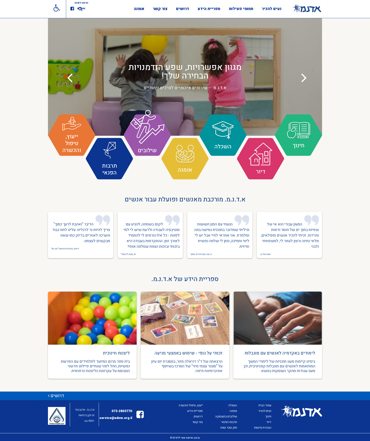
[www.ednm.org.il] (307, 8)
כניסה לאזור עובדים (81, 5)
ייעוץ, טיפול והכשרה (191, 405)
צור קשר (160, 9)
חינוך (268, 416)
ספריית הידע (209, 9)
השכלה (232, 405)
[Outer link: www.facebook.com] (72, 9)
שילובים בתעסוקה (226, 416)
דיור (268, 422)
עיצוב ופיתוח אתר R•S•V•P (185, 438)
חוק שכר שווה (228, 427)
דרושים (182, 9)
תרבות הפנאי (229, 422)
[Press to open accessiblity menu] (57, 9)
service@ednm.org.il (115, 418)
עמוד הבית (264, 405)
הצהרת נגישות (262, 427)
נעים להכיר (272, 9)
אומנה (139, 9)
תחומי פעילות (241, 9)
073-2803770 (122, 411)
